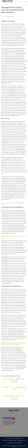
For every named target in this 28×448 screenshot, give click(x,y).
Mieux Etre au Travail (21, 440)
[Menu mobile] (27, 1)
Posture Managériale (9, 438)
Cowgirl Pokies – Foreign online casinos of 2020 (14, 387)
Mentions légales (10, 442)
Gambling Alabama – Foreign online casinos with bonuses (14, 379)
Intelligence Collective (18, 438)
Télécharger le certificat (7, 427)
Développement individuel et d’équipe (9, 440)
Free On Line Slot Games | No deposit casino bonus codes (14, 396)
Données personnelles (18, 442)
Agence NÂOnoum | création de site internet (19, 446)
